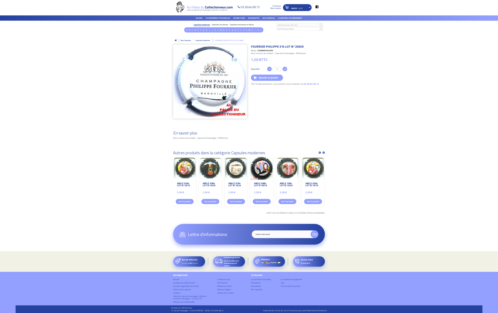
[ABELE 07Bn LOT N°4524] (236, 168)
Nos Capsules (268, 18)
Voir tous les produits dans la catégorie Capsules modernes (296, 213)
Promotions (239, 18)
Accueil (199, 18)
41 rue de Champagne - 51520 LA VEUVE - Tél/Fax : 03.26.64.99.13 (197, 310)
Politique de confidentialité (184, 301)
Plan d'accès (222, 282)
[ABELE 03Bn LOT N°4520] (210, 168)
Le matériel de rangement (290, 18)
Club (282, 282)
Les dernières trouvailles (218, 18)
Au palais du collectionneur (184, 282)
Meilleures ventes (224, 286)
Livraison (177, 292)
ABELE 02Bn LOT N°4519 (183, 184)
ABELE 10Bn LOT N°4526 (286, 184)
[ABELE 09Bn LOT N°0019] (261, 168)
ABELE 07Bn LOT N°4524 (234, 184)
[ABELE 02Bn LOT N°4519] (184, 168)
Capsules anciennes (220, 24)
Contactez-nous (223, 279)
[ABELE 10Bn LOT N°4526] (287, 168)
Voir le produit (185, 201)
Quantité (255, 69)
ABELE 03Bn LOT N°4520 (209, 184)
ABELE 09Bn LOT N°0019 (260, 184)
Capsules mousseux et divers (242, 24)
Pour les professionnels (290, 286)
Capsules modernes (202, 24)
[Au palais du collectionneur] (206, 7)
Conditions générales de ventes (186, 286)
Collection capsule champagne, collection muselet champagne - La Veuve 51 (190, 297)
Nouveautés (253, 18)
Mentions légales (224, 289)
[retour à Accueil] (175, 40)
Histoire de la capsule (182, 289)
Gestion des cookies (225, 292)
